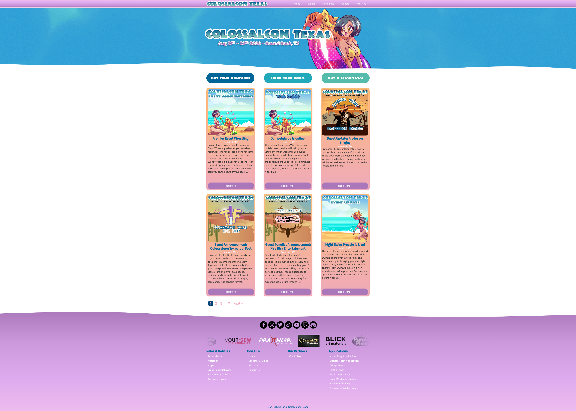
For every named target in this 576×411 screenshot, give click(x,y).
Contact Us (254, 369)
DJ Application (338, 365)
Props (211, 365)
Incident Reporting (218, 374)
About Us (253, 365)
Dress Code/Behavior (219, 369)
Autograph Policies (218, 379)
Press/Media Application (343, 379)
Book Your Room (288, 78)
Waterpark (213, 360)
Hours (251, 356)
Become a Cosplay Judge (344, 388)
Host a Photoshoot (340, 374)
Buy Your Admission (230, 78)
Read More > (231, 185)
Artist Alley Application (343, 356)
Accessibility (215, 356)
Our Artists (295, 356)
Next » (238, 303)
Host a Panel (337, 369)
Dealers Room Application (344, 360)
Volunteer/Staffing (340, 383)
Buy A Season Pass (345, 78)
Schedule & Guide (258, 360)
